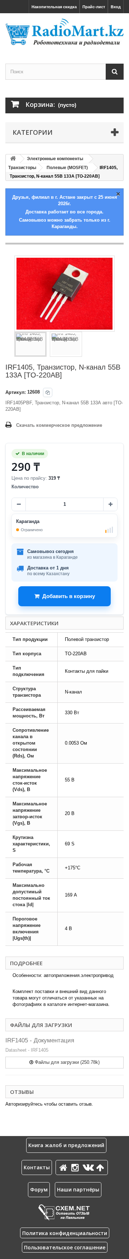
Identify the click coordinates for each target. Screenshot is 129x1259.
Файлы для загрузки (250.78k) (66, 1062)
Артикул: (15, 392)
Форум (39, 1189)
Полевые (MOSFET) (67, 167)
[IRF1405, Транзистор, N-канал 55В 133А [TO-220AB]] (30, 344)
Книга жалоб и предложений (66, 1145)
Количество (25, 486)
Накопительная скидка (54, 7)
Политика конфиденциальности (64, 1233)
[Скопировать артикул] (47, 392)
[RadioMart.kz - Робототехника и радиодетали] (64, 32)
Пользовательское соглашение (64, 1247)
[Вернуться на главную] (13, 158)
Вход (116, 7)
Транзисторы (22, 167)
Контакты (37, 1167)
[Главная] (64, 1167)
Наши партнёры (78, 1189)
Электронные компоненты (55, 158)
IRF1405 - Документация (39, 1040)
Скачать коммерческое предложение (59, 425)
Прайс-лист (93, 7)
